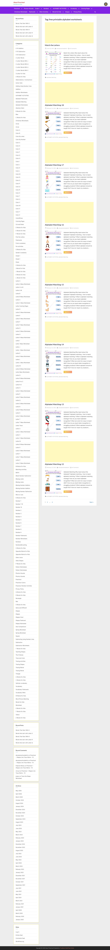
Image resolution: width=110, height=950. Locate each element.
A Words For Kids (21, 76)
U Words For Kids (21, 677)
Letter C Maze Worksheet (23, 303)
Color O (18, 180)
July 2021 (18, 888)
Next (91, 502)
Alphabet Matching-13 (54, 404)
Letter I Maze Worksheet (23, 344)
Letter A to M (19, 287)
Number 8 (18, 529)
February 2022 (20, 869)
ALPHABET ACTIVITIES (59, 8)
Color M (18, 174)
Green (17, 262)
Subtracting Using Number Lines (25, 639)
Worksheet (19, 705)
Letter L (18, 359)
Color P (18, 183)
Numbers (46, 8)
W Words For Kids (21, 696)
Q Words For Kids (21, 592)
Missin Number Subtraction (23, 476)
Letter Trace (19, 425)
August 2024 (19, 803)
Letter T (18, 419)
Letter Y (18, 454)
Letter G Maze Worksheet (23, 331)
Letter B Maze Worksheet (23, 296)
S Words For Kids (20, 604)
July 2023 (18, 825)
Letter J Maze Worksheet (23, 350)
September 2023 (20, 819)
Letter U (18, 428)
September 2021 (20, 885)
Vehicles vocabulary (21, 683)
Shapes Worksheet (21, 623)
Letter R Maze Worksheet (23, 410)
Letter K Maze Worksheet (23, 356)
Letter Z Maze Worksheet (23, 463)
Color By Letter (20, 136)
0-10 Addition (19, 48)
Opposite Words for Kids (23, 551)
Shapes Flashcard (21, 620)
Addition (18, 89)
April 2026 (19, 794)
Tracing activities (20, 661)
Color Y (18, 212)
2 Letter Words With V (22, 70)
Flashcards (32, 12)
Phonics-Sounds (29, 8)
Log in (17, 932)
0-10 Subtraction (20, 51)
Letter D (18, 309)
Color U (18, 199)
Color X (18, 208)
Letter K (18, 353)
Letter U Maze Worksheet (23, 432)
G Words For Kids (21, 249)
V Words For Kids (21, 680)
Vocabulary (73, 8)
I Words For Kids (20, 268)
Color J (18, 164)
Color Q (18, 186)
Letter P (18, 394)
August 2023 (19, 822)
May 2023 (18, 831)
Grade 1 (37, 8)
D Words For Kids (21, 227)
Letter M (18, 366)
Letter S (18, 413)
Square (18, 636)
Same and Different (21, 608)
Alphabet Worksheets (22, 105)
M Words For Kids (21, 466)
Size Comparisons (21, 626)
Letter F (18, 322)
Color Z (18, 215)
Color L (18, 171)
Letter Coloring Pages (22, 306)
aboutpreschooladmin (61, 48)
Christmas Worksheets (20, 12)
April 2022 (19, 863)
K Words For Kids (20, 274)
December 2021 (20, 875)
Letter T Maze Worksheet (23, 422)
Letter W (18, 441)
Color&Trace (19, 218)
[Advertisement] (69, 32)
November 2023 (20, 812)
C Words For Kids (21, 117)
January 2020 (20, 919)
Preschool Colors (20, 582)
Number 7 (18, 526)
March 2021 (19, 900)
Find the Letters (20, 237)
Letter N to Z (19, 381)
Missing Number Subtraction (24, 491)
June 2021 (19, 891)
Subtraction (19, 642)
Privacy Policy (78, 12)
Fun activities (19, 246)
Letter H (18, 334)
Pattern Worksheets (21, 567)
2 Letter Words (20, 58)
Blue (17, 114)
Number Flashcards (21, 535)
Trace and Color (20, 658)
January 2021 (19, 907)
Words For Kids (56, 12)
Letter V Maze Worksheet (23, 438)
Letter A (18, 281)
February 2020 (20, 916)
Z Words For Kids (20, 718)
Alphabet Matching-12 (54, 464)
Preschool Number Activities (24, 586)
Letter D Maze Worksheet (23, 312)
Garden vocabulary (21, 252)
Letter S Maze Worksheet (23, 416)
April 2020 (19, 910)
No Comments (73, 48)
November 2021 (20, 878)
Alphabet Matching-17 (54, 165)
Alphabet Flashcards (21, 98)
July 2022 (18, 853)
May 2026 (18, 790)
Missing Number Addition (23, 485)
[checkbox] (106, 4)
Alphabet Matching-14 (54, 344)
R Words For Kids (20, 595)
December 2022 (20, 844)
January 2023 (20, 841)
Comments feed (20, 938)
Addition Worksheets (21, 92)
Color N (18, 177)
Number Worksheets (21, 538)
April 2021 (18, 897)
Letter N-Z (19, 384)
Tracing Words (20, 667)
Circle (17, 124)
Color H (18, 158)
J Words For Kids (20, 271)
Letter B (18, 293)
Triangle (18, 673)
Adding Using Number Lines (24, 86)
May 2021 (18, 894)
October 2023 (20, 816)
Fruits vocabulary (21, 243)
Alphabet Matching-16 (54, 225)
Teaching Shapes (20, 652)
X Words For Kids (20, 708)
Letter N (18, 375)
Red (17, 601)
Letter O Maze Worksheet (23, 391)
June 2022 (19, 856)
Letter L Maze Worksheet (23, 362)
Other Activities (43, 12)
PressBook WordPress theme (67, 948)
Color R (18, 190)
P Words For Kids (20, 564)
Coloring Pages (85, 8)
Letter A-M (19, 290)
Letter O (18, 388)
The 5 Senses (19, 655)
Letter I (18, 340)
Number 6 (18, 523)
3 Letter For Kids (20, 73)
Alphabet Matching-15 (54, 285)
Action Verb (19, 83)
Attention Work (20, 108)
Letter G (18, 328)
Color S (18, 193)
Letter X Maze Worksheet (23, 450)
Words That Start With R (22, 29)
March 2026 (19, 797)
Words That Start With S (22, 23)
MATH (17, 472)
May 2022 (18, 860)
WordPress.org (20, 941)
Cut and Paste (20, 224)
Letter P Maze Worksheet (23, 397)
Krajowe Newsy (20, 765)
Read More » (68, 73)
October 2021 (19, 882)
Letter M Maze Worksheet (23, 369)
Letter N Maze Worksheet (23, 378)
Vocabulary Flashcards (22, 689)
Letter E (18, 315)
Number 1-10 (19, 504)
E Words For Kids (20, 230)
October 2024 (20, 800)
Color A (18, 130)
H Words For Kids (21, 265)
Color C (18, 142)
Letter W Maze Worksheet (23, 444)
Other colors (19, 557)
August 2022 (19, 850)
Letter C (18, 300)
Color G (18, 155)
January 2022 (20, 872)
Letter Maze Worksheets (22, 372)
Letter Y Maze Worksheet (23, 457)
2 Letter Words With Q (22, 64)
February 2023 (20, 838)
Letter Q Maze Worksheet (23, 403)
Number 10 (19, 507)
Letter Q (18, 400)
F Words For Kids (20, 234)
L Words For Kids (20, 278)
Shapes (67, 12)
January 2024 (20, 806)
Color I (18, 161)
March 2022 (19, 866)
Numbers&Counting (21, 545)
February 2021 (20, 904)
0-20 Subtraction (20, 54)
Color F (18, 152)
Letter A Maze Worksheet (23, 284)
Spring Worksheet (21, 630)
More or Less (19, 494)
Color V (18, 202)
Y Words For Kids (21, 711)
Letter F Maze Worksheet (23, 325)
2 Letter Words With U (22, 67)
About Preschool (19, 2)
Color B (18, 133)
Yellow (17, 714)
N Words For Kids (21, 498)
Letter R (18, 406)
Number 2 (18, 510)
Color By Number (21, 139)
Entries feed (19, 935)
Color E (18, 149)
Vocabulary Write (20, 692)
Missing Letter (20, 479)
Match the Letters (52, 45)
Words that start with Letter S (24, 26)
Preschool (17, 8)
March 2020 (19, 913)
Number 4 (18, 516)
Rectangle (18, 598)
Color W (18, 205)
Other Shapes (19, 560)
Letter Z (18, 460)
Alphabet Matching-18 (54, 105)
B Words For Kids (20, 111)
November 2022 (20, 847)
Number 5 (18, 520)
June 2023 (19, 828)
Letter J (18, 347)
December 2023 (20, 809)
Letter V (18, 435)
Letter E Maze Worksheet (23, 318)
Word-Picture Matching (22, 699)
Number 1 (18, 501)
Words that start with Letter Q (24, 36)
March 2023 (19, 834)
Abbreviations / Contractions (24, 80)
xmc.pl (17, 771)
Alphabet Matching (51, 77)
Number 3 (18, 513)
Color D (18, 146)
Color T (18, 196)
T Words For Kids (20, 648)
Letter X (18, 447)
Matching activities (21, 469)
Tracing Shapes (20, 664)
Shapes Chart (19, 617)
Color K (18, 168)
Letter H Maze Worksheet (23, 337)
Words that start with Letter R (24, 33)
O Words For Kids (21, 548)
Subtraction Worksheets (22, 645)
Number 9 (18, 532)
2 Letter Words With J (22, 61)
